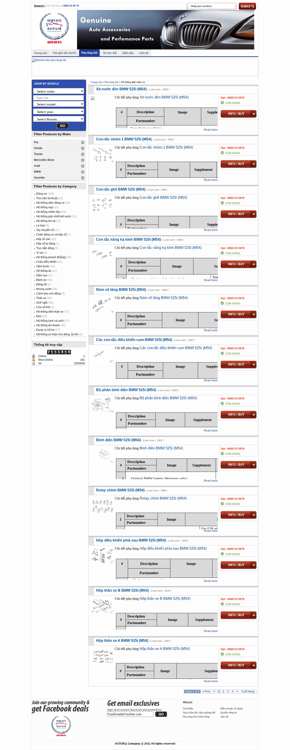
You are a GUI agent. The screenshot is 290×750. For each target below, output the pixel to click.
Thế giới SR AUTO (64, 53)
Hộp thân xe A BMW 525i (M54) (122, 640)
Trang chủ (40, 53)
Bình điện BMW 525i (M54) (118, 440)
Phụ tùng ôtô (89, 52)
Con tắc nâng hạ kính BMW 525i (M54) (128, 239)
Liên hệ (144, 53)
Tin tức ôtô (110, 53)
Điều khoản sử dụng (231, 708)
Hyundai (39, 177)
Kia (36, 142)
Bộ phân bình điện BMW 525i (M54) (126, 390)
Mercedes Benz (44, 160)
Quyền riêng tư (228, 712)
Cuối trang (248, 691)
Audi (37, 165)
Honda (38, 148)
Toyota (38, 154)
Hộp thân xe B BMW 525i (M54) (122, 590)
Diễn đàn (128, 53)
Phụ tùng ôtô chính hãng (196, 716)
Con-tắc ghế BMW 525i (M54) (120, 189)
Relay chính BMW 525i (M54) (120, 490)
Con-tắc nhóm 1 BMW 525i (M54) (124, 139)
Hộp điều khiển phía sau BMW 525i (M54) (131, 540)
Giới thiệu (188, 708)
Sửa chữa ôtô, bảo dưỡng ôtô (199, 712)
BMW (37, 171)
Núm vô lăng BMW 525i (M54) (121, 290)
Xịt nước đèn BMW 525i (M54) (121, 89)
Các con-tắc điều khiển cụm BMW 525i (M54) (134, 340)
